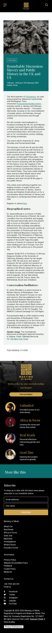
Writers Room (10, 545)
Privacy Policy (10, 560)
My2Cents (8, 539)
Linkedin (12, 601)
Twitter (12, 595)
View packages (26, 394)
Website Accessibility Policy (16, 563)
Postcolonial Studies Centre (29, 104)
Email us (7, 587)
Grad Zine (8, 536)
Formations (31, 97)
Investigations (10, 542)
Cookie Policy (10, 569)
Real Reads (8, 529)
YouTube (13, 604)
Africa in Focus (10, 533)
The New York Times (19, 339)
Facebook (13, 591)
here (25, 203)
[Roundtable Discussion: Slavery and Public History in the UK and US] (26, 53)
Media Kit (8, 572)
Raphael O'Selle (36, 619)
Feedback (8, 566)
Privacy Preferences (13, 627)
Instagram (13, 598)
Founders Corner (11, 548)
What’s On (8, 526)
